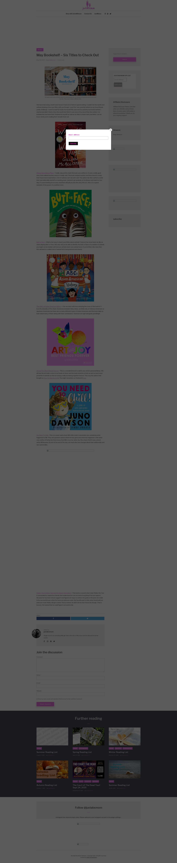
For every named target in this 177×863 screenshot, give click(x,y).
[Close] (110, 130)
